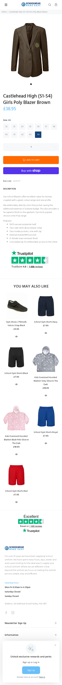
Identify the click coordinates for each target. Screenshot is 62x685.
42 (22, 134)
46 (38, 134)
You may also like (31, 286)
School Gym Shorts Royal (46, 432)
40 (6, 134)
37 (46, 126)
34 (22, 126)
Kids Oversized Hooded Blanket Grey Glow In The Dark (46, 381)
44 (30, 134)
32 (6, 126)
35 (30, 126)
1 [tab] (31, 84)
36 (38, 126)
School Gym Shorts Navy (45, 322)
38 (54, 126)
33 (14, 126)
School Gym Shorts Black (16, 373)
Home (4, 12)
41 (14, 134)
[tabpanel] (31, 51)
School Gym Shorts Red (16, 491)
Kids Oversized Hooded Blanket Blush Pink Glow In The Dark (16, 439)
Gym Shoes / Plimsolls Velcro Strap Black (16, 323)
